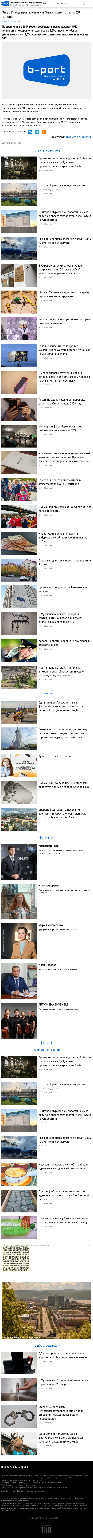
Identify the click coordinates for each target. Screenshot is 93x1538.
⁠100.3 (68, 3)
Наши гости (47, 837)
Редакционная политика (35, 1491)
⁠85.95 (60, 3)
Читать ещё (48, 694)
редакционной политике (78, 136)
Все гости (46, 1043)
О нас (3, 1491)
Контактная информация (15, 1491)
